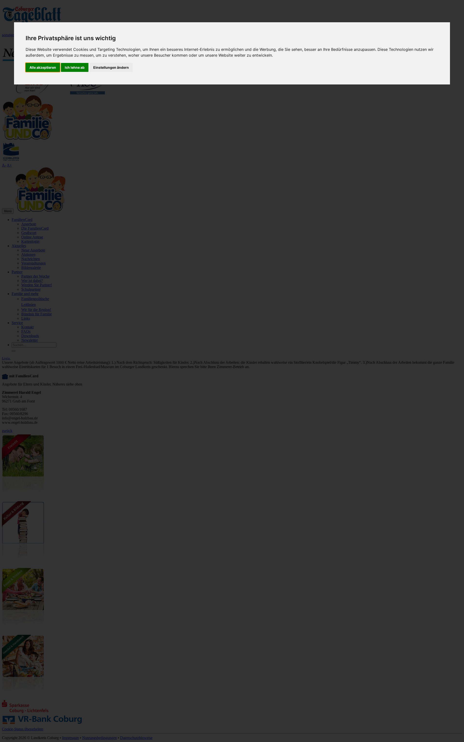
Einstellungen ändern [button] (111, 67)
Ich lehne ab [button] (75, 67)
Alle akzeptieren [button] (42, 67)
